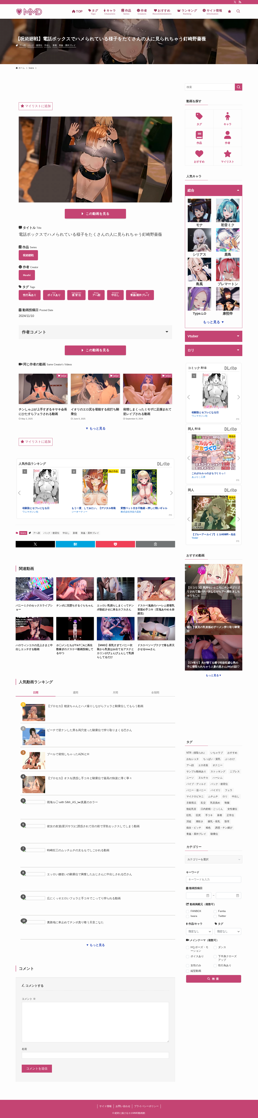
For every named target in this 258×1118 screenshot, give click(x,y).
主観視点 (191, 802)
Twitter (222, 915)
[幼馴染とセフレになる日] (46, 487)
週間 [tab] (75, 692)
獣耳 (227, 821)
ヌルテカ (203, 777)
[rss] (239, 2)
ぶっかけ (230, 759)
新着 (55, 45)
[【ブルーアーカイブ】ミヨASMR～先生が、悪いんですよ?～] (215, 514)
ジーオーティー (79, 511)
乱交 (203, 802)
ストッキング (218, 771)
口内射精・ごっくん (212, 809)
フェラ (228, 790)
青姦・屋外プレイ (67, 45)
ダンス (222, 947)
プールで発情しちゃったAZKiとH (68, 754)
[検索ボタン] (238, 11)
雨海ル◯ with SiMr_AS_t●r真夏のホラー (72, 802)
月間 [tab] (115, 692)
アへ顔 (22, 45)
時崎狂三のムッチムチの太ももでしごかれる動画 (78, 850)
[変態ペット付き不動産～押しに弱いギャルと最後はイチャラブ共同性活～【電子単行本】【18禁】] (144, 487)
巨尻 (198, 815)
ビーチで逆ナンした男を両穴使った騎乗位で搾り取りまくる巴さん (89, 730)
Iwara (23, 533)
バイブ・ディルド (196, 784)
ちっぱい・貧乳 (211, 759)
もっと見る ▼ (213, 322)
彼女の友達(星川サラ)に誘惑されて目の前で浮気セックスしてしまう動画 (93, 826)
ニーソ (190, 777)
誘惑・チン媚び (223, 827)
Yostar (195, 537)
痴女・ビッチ (193, 827)
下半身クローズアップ (227, 958)
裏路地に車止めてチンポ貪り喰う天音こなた (75, 922)
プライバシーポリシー (146, 1106)
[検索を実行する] (238, 87)
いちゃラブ (217, 752)
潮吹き (199, 821)
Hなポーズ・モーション (199, 949)
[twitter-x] (235, 2)
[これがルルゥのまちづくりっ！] (215, 452)
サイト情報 (105, 1106)
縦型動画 (196, 970)
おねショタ (192, 759)
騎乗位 (214, 833)
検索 (215, 978)
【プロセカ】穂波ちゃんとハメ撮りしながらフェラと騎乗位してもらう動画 (95, 706)
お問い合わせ (123, 1106)
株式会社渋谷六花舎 (131, 511)
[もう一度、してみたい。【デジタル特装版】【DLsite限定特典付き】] (95, 487)
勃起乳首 (191, 809)
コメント (29, 998)
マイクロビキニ (195, 796)
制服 (227, 802)
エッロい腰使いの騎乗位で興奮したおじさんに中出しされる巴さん (89, 874)
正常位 (230, 815)
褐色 (208, 827)
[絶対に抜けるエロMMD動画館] (29, 11)
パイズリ (215, 790)
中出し (47, 45)
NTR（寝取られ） (196, 752)
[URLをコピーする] (155, 544)
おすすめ (232, 752)
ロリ (224, 796)
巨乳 (188, 815)
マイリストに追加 (37, 106)
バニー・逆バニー (196, 790)
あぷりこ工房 (198, 476)
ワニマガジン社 (30, 511)
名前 (24, 1048)
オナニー (217, 765)
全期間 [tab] (155, 692)
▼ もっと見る (95, 428)
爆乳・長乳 (214, 821)
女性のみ (196, 965)
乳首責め (215, 802)
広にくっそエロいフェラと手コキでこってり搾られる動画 (84, 898)
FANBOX (196, 911)
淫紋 (188, 821)
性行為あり (224, 965)
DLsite (163, 464)
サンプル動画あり (196, 771)
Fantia (222, 911)
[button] (35, 544)
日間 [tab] (35, 692)
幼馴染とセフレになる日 (35, 508)
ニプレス (235, 771)
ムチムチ (213, 796)
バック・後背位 (35, 45)
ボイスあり (197, 956)
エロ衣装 (203, 765)
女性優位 (232, 809)
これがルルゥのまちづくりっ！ (209, 473)
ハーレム (217, 777)
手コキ (209, 815)
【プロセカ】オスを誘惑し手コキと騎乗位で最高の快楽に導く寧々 (89, 778)
